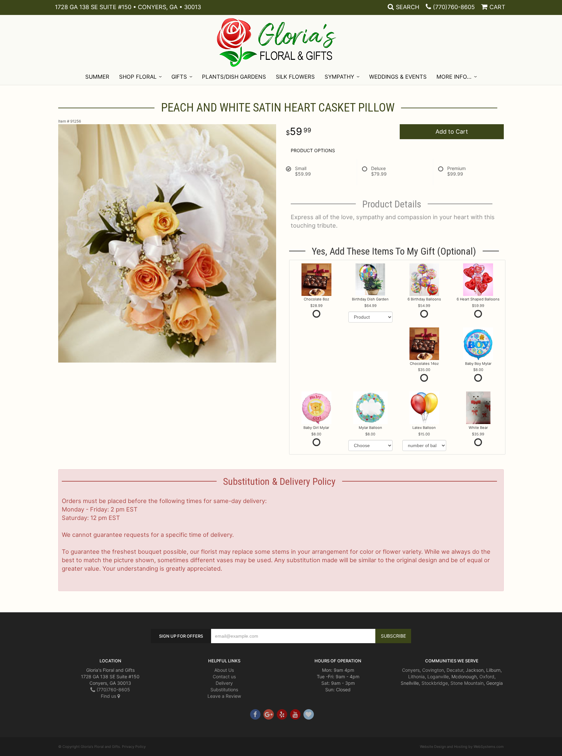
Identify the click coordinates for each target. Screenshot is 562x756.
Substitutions (224, 689)
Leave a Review (224, 696)
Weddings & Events (398, 76)
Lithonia (416, 676)
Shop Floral (137, 76)
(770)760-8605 (454, 7)
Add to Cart (451, 131)
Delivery (224, 683)
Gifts (179, 76)
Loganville (438, 676)
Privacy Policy (134, 746)
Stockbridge (434, 683)
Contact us (224, 676)
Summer (97, 76)
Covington (433, 670)
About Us (224, 670)
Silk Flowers (295, 76)
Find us (109, 696)
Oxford (486, 676)
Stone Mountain (467, 683)
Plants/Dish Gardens (234, 76)
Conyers (411, 670)
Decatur (455, 670)
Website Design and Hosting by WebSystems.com (462, 746)
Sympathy (339, 76)
